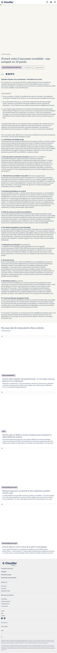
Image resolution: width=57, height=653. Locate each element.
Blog (2, 613)
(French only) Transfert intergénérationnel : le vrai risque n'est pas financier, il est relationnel (28, 380)
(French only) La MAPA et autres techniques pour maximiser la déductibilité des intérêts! (27, 436)
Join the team (4, 606)
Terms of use (4, 622)
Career (2, 611)
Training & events (5, 603)
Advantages (4, 599)
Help (2, 630)
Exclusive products (5, 601)
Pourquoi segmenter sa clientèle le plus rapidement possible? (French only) (26, 492)
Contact (3, 615)
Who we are (4, 586)
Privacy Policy (4, 626)
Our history (4, 588)
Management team (5, 591)
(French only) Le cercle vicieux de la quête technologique (24, 547)
